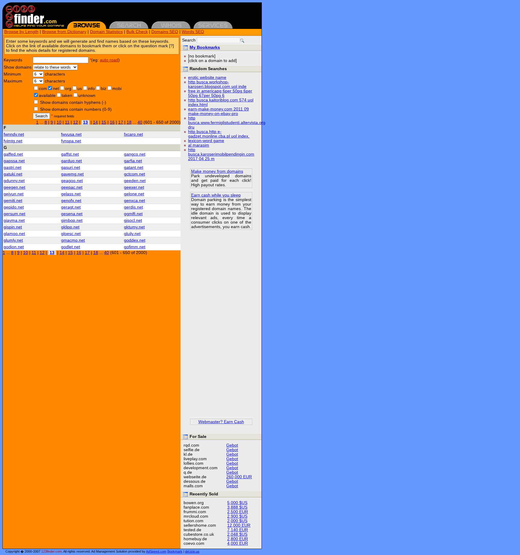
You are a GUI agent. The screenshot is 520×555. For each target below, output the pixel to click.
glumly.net (13, 240)
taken (67, 95)
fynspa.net (71, 141)
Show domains (18, 67)
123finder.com (51, 551)
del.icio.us (192, 551)
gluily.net (132, 233)
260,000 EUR (239, 477)
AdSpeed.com (156, 551)
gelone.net (134, 194)
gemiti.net (13, 200)
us (79, 88)
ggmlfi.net (133, 214)
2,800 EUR (237, 539)
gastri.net (12, 167)
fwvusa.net (71, 134)
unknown (86, 95)
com (43, 88)
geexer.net (134, 187)
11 (67, 122)
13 (85, 122)
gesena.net (71, 214)
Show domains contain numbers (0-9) (76, 109)
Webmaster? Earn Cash (221, 422)
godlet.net (70, 247)
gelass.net (71, 194)
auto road (109, 60)
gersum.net (14, 214)
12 (75, 122)
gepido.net (14, 207)
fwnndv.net (14, 134)
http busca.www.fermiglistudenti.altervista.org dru (226, 122)
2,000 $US (237, 521)
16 (112, 122)
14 (95, 122)
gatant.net (133, 167)
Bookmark (174, 551)
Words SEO (193, 31)
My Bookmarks (205, 47)
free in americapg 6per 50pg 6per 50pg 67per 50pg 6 (220, 93)
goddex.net (134, 240)
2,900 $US (237, 516)
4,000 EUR (237, 543)
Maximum (13, 81)
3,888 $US (237, 507)
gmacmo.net (73, 240)
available (47, 95)
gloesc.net (71, 233)
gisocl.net (133, 220)
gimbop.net (71, 220)
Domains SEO (164, 31)
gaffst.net (70, 154)
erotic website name (207, 77)
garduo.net (71, 161)
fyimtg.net (13, 141)
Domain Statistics (106, 31)
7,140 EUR (237, 530)
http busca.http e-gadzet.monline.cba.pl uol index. (218, 133)
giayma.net (14, 220)
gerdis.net (133, 207)
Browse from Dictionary (64, 31)
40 (140, 122)
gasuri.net (70, 167)
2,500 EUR (237, 512)
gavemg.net (72, 174)
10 (59, 122)
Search (41, 116)
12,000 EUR (238, 525)
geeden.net (135, 180)
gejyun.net (13, 194)
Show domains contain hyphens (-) (73, 102)
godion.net (14, 247)
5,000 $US (237, 503)
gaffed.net (13, 154)
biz (103, 88)
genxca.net (134, 200)
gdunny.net (14, 180)
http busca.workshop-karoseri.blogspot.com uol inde (217, 84)
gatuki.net (13, 174)
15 (103, 122)
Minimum (12, 74)
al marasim (198, 145)
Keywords (13, 60)
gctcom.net (134, 174)
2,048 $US (237, 534)
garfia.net (133, 161)
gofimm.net (134, 247)
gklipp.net (70, 227)
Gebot (232, 445)
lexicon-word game (206, 140)
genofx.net (71, 200)
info (91, 88)
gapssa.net (14, 161)
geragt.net (71, 207)
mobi (117, 88)
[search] (242, 40)
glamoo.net (14, 233)
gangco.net (134, 154)
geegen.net (14, 187)
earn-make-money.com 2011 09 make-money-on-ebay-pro (218, 111)
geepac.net (71, 187)
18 (129, 122)
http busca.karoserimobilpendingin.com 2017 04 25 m (221, 154)
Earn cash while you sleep (216, 195)
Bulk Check (137, 31)
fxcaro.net (133, 134)
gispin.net (13, 227)
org (68, 88)
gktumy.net (134, 227)
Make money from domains (217, 171)
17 (120, 122)
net (56, 88)
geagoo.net (72, 180)
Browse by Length (21, 31)
